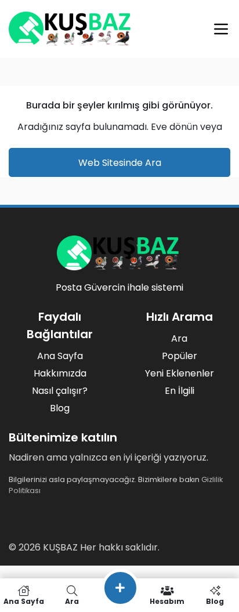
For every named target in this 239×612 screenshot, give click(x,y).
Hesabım (167, 600)
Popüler (179, 356)
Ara (179, 338)
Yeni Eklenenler (179, 373)
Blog (60, 408)
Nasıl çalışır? (60, 390)
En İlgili (179, 390)
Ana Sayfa (60, 356)
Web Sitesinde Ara (119, 162)
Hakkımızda (60, 373)
